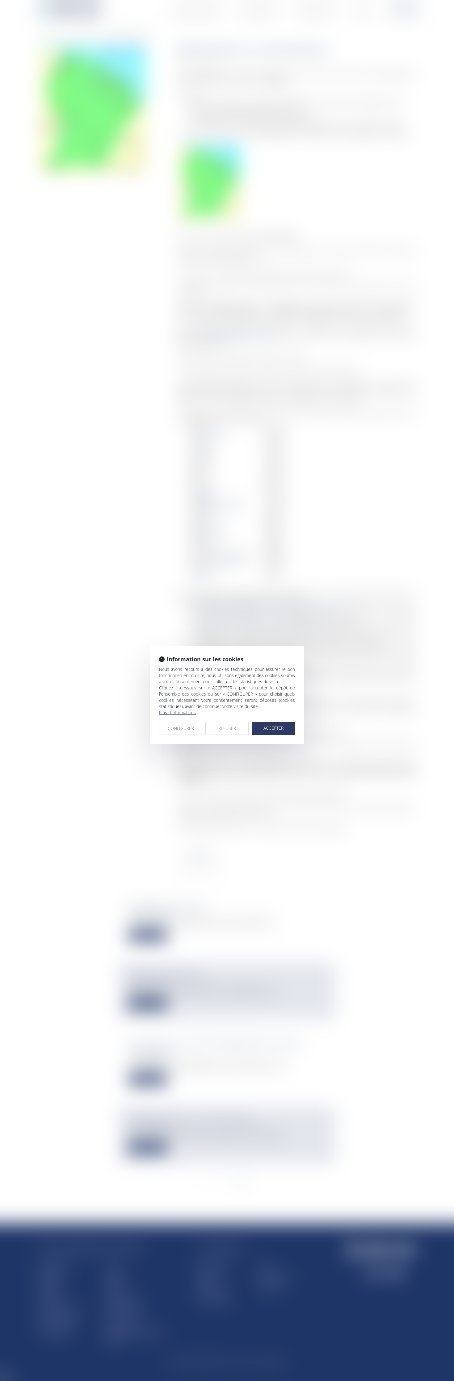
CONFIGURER (181, 728)
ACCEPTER (273, 728)
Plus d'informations (177, 712)
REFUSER (227, 728)
